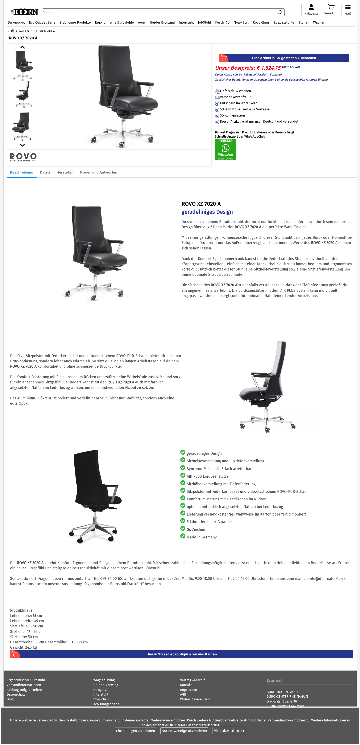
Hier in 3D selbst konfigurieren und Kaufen (181, 654)
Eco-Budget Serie (42, 22)
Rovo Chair (261, 22)
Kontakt (186, 685)
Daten (45, 172)
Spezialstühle (283, 22)
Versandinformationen (24, 685)
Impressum (188, 690)
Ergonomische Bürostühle (114, 22)
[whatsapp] (225, 159)
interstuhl (100, 694)
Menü (348, 13)
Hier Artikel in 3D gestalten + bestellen (284, 58)
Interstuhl (186, 22)
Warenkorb (331, 13)
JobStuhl (204, 22)
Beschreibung (21, 172)
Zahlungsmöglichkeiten (24, 690)
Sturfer (303, 22)
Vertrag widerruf (192, 680)
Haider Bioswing (162, 22)
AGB (183, 694)
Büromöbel (16, 22)
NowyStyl (100, 690)
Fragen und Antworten (98, 172)
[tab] (22, 172)
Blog (10, 699)
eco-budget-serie (106, 704)
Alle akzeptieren (229, 730)
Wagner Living (104, 680)
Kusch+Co (222, 22)
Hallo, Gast (311, 13)
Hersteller (65, 172)
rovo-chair (101, 699)
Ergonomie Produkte (75, 22)
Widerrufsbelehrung (195, 699)
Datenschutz (16, 694)
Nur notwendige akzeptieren (184, 731)
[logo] (24, 14)
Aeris (142, 22)
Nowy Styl (241, 22)
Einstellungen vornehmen (135, 731)
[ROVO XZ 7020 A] (121, 96)
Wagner (318, 22)
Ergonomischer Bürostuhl (26, 680)
